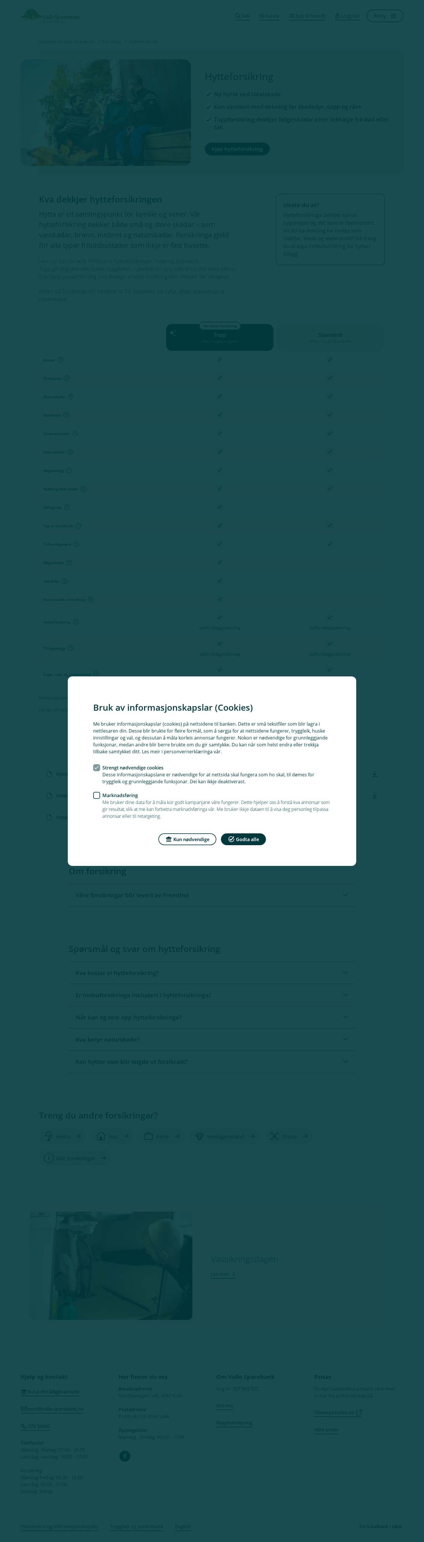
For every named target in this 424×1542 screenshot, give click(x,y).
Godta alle (247, 839)
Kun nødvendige (191, 839)
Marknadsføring (120, 795)
